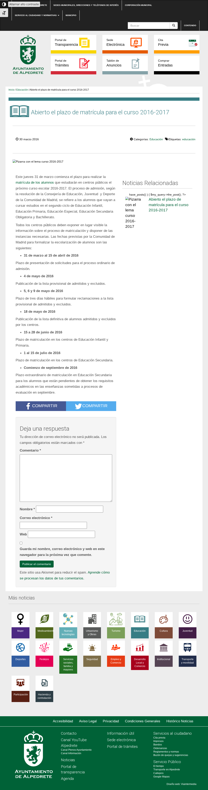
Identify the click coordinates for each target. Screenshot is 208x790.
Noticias (68, 760)
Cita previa (159, 737)
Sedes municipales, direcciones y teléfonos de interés (86, 5)
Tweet (117, 138)
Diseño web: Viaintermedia (181, 784)
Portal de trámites (122, 746)
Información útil (120, 733)
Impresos (158, 741)
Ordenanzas (160, 748)
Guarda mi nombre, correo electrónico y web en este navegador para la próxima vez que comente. (62, 552)
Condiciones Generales (142, 721)
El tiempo (158, 766)
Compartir (44, 406)
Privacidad (111, 721)
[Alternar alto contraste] (4, 4)
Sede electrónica (121, 740)
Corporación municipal (138, 5)
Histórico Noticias (179, 721)
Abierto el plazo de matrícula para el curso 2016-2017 (168, 204)
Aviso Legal (88, 721)
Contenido (190, 25)
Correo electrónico (36, 518)
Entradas (165, 63)
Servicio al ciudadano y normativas (36, 15)
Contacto (69, 733)
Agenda (67, 778)
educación (188, 139)
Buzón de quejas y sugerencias (170, 755)
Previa (163, 42)
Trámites (62, 63)
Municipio (71, 15)
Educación (22, 89)
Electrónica (115, 42)
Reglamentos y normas (166, 751)
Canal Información (71, 753)
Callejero (158, 773)
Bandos (157, 744)
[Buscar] (174, 25)
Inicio (11, 89)
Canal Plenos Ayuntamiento (76, 749)
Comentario (30, 450)
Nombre (27, 509)
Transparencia (66, 42)
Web (23, 534)
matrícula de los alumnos (35, 182)
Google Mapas (161, 776)
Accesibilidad (63, 721)
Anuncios (113, 63)
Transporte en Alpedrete (166, 769)
